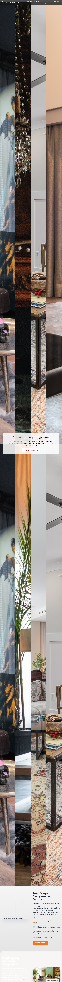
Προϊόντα (29, 1)
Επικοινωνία (56, 1)
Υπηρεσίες (37, 1)
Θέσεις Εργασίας (45, 2)
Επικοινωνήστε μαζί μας (31, 450)
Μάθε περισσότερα (52, 980)
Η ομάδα (21, 2)
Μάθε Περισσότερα (40, 943)
